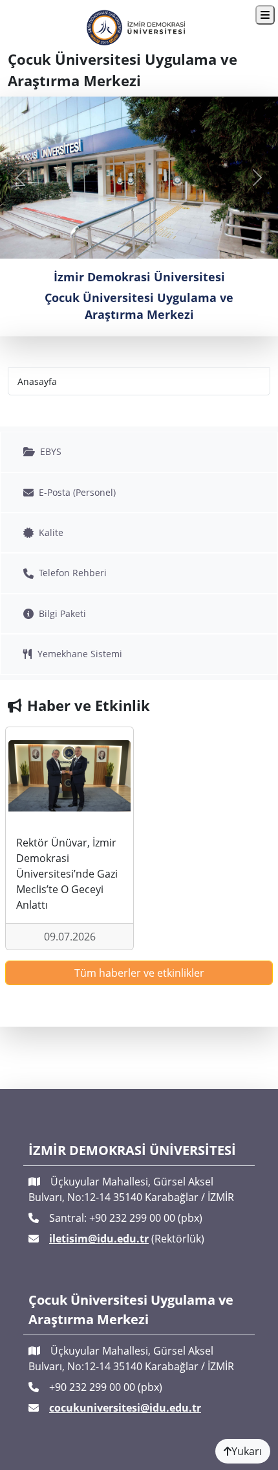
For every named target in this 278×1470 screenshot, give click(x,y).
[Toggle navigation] (265, 15)
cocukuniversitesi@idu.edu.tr (125, 1408)
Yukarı (246, 1451)
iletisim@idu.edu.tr (99, 1238)
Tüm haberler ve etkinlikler (139, 973)
